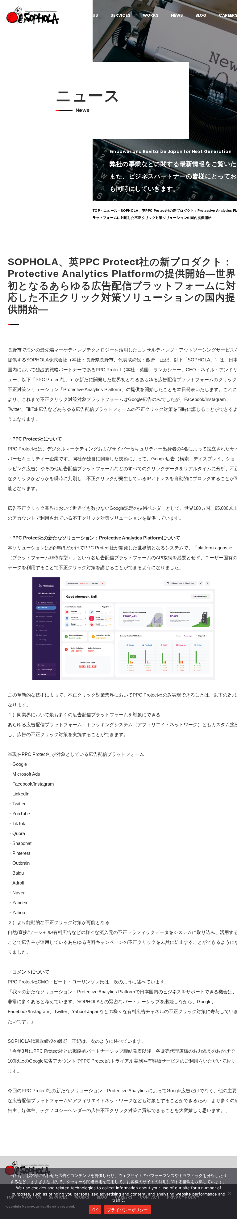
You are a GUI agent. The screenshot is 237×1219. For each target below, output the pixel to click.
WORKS (151, 15)
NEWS (177, 15)
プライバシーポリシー (127, 1209)
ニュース (110, 210)
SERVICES (120, 15)
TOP (96, 210)
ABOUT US (87, 15)
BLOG (200, 15)
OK (95, 1209)
